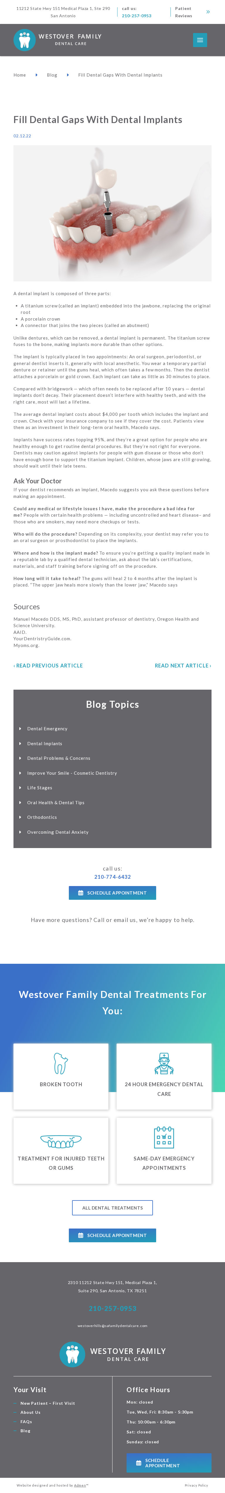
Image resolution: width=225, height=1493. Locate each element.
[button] (200, 40)
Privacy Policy (196, 1485)
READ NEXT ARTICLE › (183, 665)
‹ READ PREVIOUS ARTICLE (48, 665)
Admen (80, 1485)
